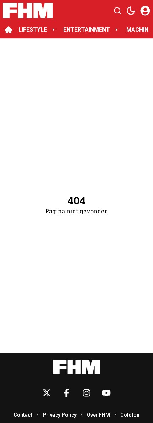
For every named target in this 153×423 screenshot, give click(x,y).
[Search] (117, 10)
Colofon (129, 415)
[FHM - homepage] (28, 10)
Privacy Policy (59, 415)
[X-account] (46, 393)
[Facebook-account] (66, 393)
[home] (8, 30)
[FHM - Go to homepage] (76, 367)
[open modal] (145, 11)
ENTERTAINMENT (86, 29)
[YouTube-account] (106, 393)
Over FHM (98, 415)
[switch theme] (131, 11)
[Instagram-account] (86, 393)
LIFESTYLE (33, 29)
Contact (23, 415)
